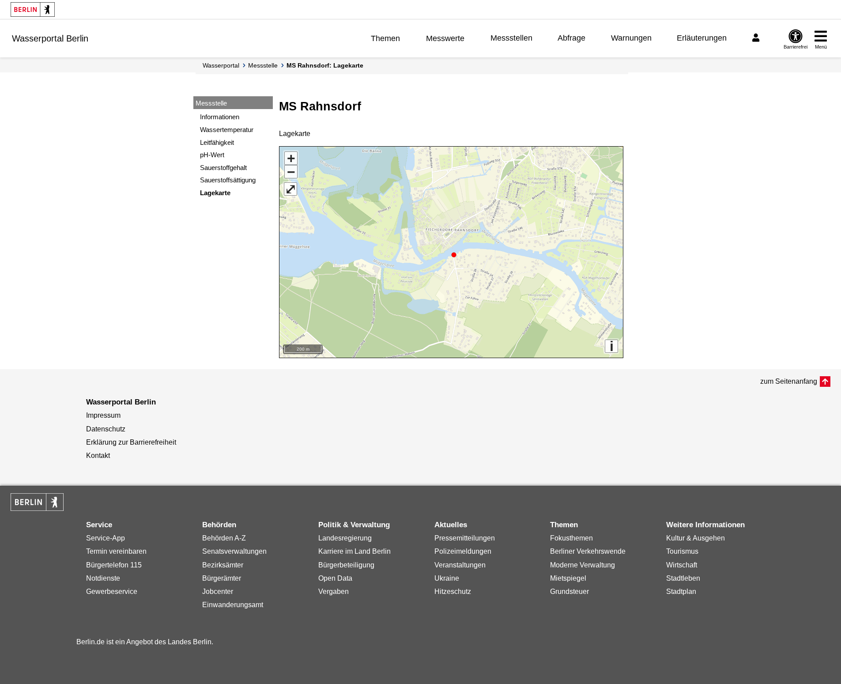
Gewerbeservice (111, 591)
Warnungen (631, 38)
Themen (385, 38)
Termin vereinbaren (116, 551)
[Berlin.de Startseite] (33, 9)
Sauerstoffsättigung (228, 180)
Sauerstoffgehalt (223, 167)
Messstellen (511, 38)
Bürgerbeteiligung (346, 565)
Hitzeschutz (452, 591)
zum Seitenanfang (788, 381)
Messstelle (263, 65)
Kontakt (98, 455)
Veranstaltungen (460, 565)
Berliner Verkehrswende (588, 551)
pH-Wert (212, 155)
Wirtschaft (681, 565)
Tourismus (682, 551)
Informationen (219, 117)
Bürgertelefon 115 (114, 565)
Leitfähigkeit (217, 142)
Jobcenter (217, 591)
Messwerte (445, 38)
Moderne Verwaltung (582, 565)
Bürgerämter (221, 578)
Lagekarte (215, 193)
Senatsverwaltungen (234, 551)
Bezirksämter (222, 565)
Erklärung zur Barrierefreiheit (131, 442)
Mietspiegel (568, 578)
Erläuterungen (702, 38)
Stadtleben (683, 578)
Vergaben (333, 591)
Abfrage (571, 38)
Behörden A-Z (224, 538)
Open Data (335, 578)
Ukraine (446, 578)
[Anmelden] (757, 38)
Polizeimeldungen (462, 551)
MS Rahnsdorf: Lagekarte (325, 65)
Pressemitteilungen (464, 538)
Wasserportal (221, 65)
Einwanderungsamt (232, 604)
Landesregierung (345, 538)
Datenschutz (105, 429)
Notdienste (103, 578)
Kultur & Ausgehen (695, 538)
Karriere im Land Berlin (354, 551)
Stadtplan (681, 591)
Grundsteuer (569, 591)
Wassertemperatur (226, 129)
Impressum (103, 415)
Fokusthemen (571, 538)
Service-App (105, 538)
